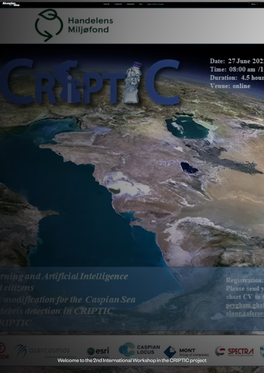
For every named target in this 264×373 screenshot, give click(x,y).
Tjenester (118, 4)
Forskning (130, 4)
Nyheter (106, 4)
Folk (140, 4)
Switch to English (158, 4)
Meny (253, 4)
